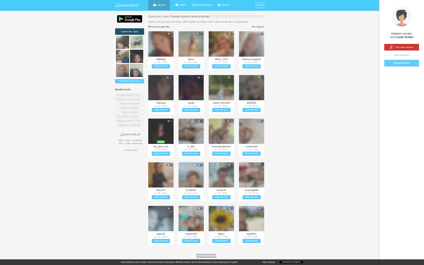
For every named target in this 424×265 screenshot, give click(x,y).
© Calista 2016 (130, 150)
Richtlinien (137, 140)
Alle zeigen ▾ (258, 27)
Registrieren (402, 63)
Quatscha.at (154, 16)
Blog (121, 140)
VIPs (121, 143)
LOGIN (260, 5)
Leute (165, 16)
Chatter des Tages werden (129, 81)
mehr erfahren (268, 262)
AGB (128, 143)
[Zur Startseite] (127, 7)
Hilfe (128, 140)
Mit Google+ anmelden (404, 47)
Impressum (137, 143)
